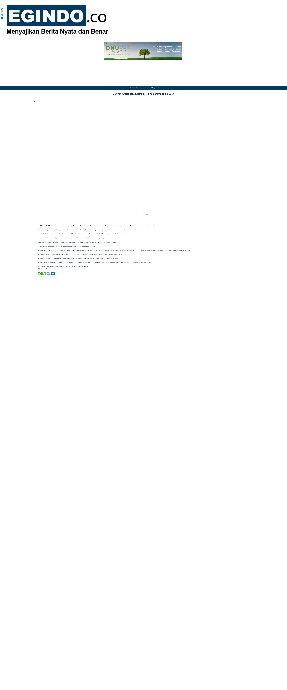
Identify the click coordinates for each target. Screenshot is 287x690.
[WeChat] (1, 12)
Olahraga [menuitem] (153, 88)
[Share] (1, 18)
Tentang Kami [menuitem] (161, 88)
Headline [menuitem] (129, 88)
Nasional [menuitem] (136, 88)
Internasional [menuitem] (144, 88)
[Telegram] (1, 15)
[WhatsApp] (1, 9)
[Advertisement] (143, 71)
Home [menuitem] (123, 88)
